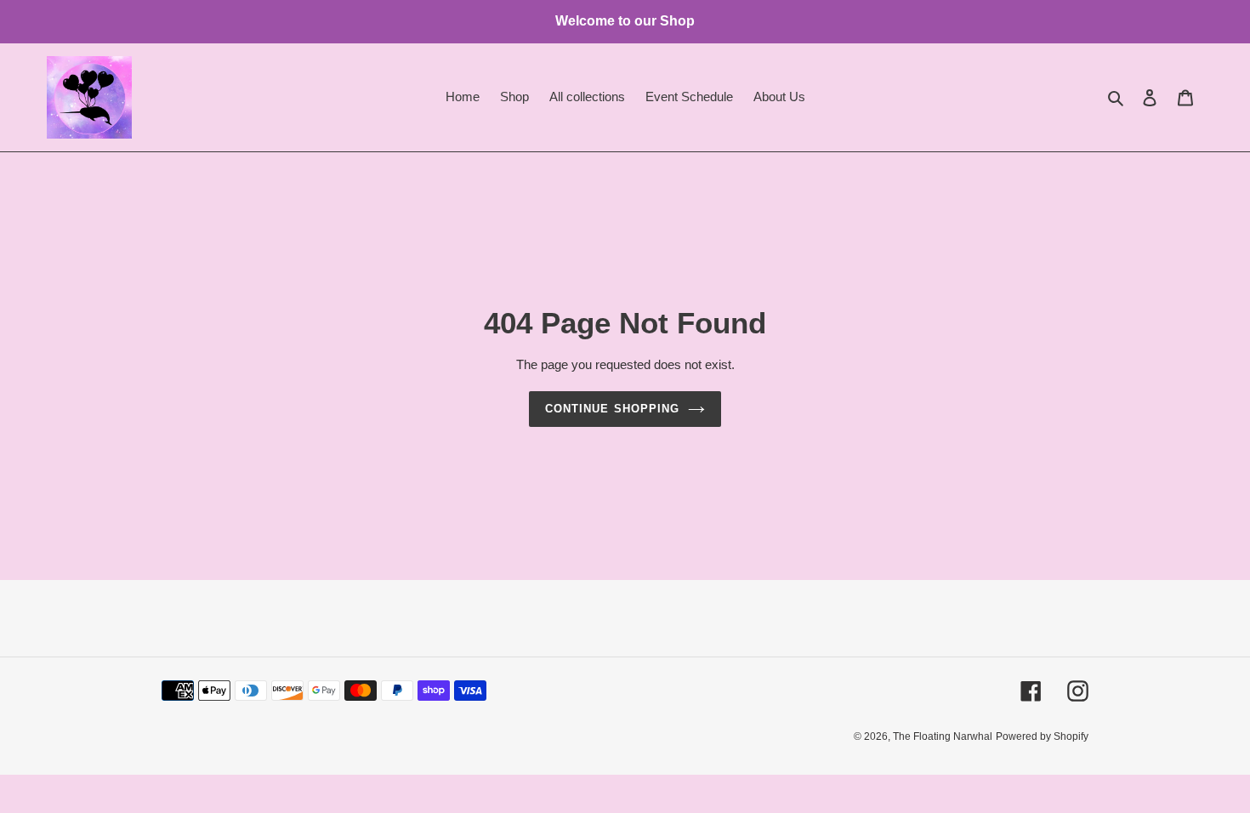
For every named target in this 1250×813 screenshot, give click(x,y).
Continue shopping (612, 408)
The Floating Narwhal (942, 736)
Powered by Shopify (1042, 736)
